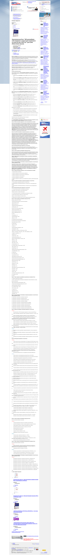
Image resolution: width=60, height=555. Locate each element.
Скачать (16, 501)
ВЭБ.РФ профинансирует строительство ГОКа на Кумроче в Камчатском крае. (46, 24)
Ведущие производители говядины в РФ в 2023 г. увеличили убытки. (46, 48)
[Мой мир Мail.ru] (14, 51)
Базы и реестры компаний (17, 18)
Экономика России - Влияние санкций (32, 1)
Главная (14, 25)
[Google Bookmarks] (16, 51)
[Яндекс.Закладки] (13, 51)
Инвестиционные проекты (17, 14)
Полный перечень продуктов (16, 532)
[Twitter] (12, 51)
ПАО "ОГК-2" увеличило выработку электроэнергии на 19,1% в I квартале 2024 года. (46, 93)
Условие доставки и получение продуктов (18, 531)
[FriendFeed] (18, 51)
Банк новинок (15, 17)
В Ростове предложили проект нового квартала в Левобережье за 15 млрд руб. (46, 82)
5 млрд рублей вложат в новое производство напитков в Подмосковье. (45, 36)
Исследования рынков (16, 28)
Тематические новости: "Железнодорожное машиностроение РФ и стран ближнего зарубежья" (25, 480)
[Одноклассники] (17, 51)
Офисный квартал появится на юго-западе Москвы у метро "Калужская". (46, 57)
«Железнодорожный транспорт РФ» (17, 62)
